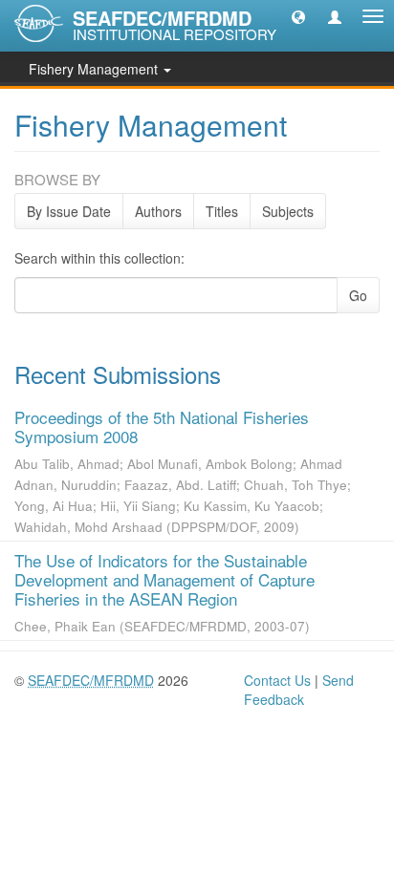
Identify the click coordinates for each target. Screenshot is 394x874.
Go (358, 295)
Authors (158, 211)
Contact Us (277, 680)
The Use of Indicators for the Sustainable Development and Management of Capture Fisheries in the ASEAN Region (164, 579)
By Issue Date (69, 211)
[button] (298, 16)
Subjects (288, 211)
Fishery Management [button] (95, 68)
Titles (222, 211)
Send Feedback (299, 690)
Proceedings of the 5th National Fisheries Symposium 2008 (161, 426)
